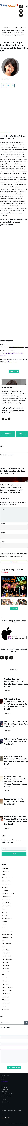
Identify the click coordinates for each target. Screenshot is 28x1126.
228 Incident (5, 868)
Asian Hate (5, 874)
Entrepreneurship (6, 896)
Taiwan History (5, 974)
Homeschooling (6, 899)
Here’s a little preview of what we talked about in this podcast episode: (14, 123)
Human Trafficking (6, 903)
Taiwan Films (5, 968)
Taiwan (4, 946)
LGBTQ (3, 909)
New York (4, 915)
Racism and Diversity (7, 931)
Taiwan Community (7, 959)
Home (3, 1078)
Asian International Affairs (8, 877)
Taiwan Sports (5, 993)
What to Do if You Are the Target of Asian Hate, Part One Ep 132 (16, 741)
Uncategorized (5, 1003)
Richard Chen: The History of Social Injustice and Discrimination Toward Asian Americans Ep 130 (16, 781)
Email (2, 532)
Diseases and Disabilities (8, 893)
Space (3, 940)
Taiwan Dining (5, 962)
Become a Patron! (5, 132)
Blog (3, 1079)
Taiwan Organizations (7, 987)
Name (2, 523)
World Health (5, 1009)
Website (2, 542)
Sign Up (14, 853)
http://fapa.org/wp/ (10, 362)
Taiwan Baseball (6, 949)
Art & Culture (5, 871)
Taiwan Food (5, 971)
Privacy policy (5, 1081)
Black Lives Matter (6, 884)
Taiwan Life (5, 978)
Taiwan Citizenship (6, 956)
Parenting (4, 921)
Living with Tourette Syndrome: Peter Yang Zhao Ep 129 (14, 801)
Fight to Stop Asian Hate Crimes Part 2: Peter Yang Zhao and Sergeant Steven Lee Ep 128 (15, 820)
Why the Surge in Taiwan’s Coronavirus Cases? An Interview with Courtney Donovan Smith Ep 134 (15, 703)
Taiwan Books (5, 953)
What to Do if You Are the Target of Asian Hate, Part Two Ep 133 (16, 724)
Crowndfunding (6, 890)
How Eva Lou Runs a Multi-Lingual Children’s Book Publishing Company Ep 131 (16, 760)
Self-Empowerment (7, 937)
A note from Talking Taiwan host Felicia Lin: (14, 119)
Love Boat (4, 912)
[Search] (26, 1023)
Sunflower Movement (7, 943)
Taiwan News (5, 984)
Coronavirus (5, 887)
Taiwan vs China (6, 1000)
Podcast (4, 924)
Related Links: (6, 127)
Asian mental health (7, 881)
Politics (4, 928)
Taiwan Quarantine (7, 990)
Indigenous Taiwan (6, 906)
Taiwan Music (5, 981)
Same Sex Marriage (7, 934)
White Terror (5, 1006)
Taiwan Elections (6, 965)
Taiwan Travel (5, 996)
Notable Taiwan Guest (7, 918)
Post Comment (14, 562)
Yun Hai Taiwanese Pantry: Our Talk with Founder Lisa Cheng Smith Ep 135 (16, 682)
